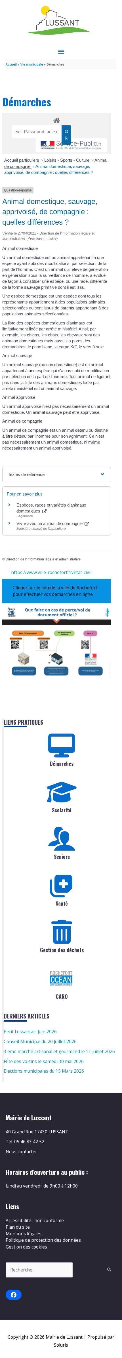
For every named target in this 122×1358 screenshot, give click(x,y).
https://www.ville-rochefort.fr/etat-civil (51, 572)
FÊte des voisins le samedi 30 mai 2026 (44, 1061)
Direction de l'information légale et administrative (43, 559)
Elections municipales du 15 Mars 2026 (44, 1071)
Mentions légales (23, 1233)
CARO (62, 996)
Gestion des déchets (62, 950)
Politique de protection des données (43, 1240)
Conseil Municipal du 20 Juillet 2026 (40, 1041)
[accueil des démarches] (56, 119)
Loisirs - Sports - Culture (67, 160)
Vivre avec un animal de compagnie (50, 523)
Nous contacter (21, 1151)
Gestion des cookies (26, 1247)
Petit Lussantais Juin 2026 (30, 1031)
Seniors (62, 856)
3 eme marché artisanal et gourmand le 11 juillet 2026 (59, 1051)
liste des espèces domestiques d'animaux (46, 322)
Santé (62, 903)
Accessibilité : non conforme (35, 1220)
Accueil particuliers (22, 160)
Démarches (61, 763)
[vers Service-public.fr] (71, 145)
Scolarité (61, 810)
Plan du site (18, 1227)
